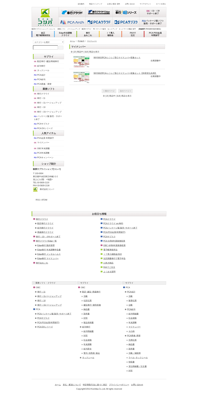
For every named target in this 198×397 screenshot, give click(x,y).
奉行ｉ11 (41, 98)
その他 (131, 331)
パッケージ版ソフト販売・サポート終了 (154, 22)
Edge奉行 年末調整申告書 (49, 250)
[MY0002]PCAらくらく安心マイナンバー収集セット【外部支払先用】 (125, 73)
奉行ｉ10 (41, 107)
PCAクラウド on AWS (113, 223)
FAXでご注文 (109, 267)
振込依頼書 (89, 322)
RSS (38, 200)
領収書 (131, 362)
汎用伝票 (132, 340)
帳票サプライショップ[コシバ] (47, 169)
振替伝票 (132, 300)
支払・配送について (72, 385)
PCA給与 (81, 41)
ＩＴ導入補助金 (110, 34)
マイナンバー (92, 41)
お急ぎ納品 (108, 263)
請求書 (87, 314)
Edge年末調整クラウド (65, 34)
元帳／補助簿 (134, 353)
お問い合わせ (130, 4)
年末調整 (88, 344)
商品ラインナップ (95, 4)
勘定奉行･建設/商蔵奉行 (48, 61)
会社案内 (81, 4)
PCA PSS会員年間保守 (155, 34)
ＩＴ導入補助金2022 (112, 254)
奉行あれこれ (88, 34)
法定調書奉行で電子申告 (114, 258)
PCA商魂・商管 (44, 84)
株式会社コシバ (47, 189)
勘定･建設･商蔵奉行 (91, 292)
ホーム (72, 41)
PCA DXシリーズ (45, 128)
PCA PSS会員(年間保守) (114, 232)
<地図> (49, 179)
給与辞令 (88, 349)
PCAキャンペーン (45, 157)
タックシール (43, 70)
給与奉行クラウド (45, 228)
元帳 (86, 296)
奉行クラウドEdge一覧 (46, 241)
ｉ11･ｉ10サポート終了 (153, 12)
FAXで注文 (133, 34)
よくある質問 (109, 272)
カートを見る (161, 4)
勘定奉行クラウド (45, 223)
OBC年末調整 (43, 148)
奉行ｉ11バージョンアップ (49, 103)
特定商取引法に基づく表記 (95, 385)
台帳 (130, 305)
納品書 (87, 309)
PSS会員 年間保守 (45, 138)
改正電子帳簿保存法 (43, 34)
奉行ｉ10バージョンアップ (49, 112)
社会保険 (88, 340)
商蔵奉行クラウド (45, 232)
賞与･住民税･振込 (92, 353)
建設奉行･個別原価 (92, 305)
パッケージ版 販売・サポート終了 (48, 117)
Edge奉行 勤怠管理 (46, 245)
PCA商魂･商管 (133, 335)
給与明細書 (89, 331)
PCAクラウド (109, 219)
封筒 (86, 318)
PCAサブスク (43, 124)
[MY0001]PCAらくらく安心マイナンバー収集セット (117, 57)
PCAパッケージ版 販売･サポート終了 (120, 228)
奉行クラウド (43, 94)
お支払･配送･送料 (113, 4)
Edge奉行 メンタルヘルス (49, 254)
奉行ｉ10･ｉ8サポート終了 (48, 236)
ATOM (44, 200)
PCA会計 (41, 75)
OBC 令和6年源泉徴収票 (114, 245)
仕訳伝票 (88, 300)
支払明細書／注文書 (137, 366)
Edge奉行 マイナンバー (48, 258)
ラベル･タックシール (138, 357)
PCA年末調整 (43, 153)
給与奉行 (41, 66)
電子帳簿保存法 (110, 250)
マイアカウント (145, 4)
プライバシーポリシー (119, 385)
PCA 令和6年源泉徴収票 (114, 241)
